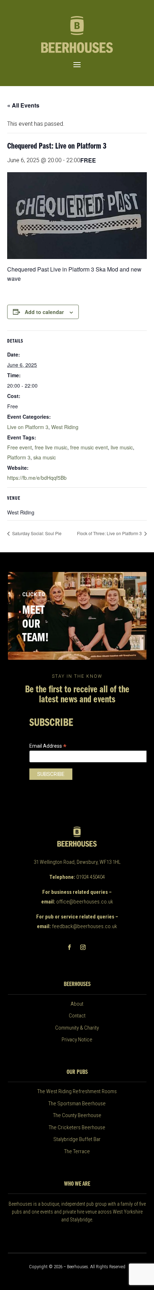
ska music (44, 457)
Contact (77, 1015)
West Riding (64, 426)
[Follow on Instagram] (82, 947)
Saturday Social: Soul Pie (36, 533)
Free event (19, 447)
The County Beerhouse (77, 1115)
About (77, 1004)
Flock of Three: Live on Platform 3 (110, 533)
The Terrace (77, 1151)
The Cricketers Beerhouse (77, 1127)
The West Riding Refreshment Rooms (77, 1091)
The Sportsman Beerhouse (77, 1103)
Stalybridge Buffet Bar (77, 1139)
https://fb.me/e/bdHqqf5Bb (37, 477)
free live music (51, 447)
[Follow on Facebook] (69, 947)
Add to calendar (44, 311)
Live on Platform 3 (27, 426)
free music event (89, 447)
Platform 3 (18, 457)
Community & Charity (77, 1028)
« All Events (23, 105)
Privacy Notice (77, 1039)
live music (122, 447)
